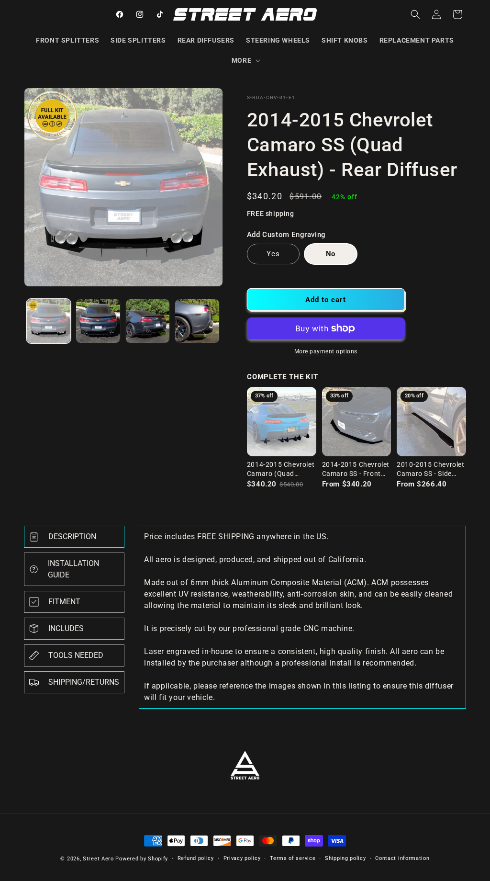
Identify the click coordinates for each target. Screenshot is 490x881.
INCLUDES (66, 628)
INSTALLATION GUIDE (73, 569)
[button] (245, 60)
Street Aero (98, 859)
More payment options (325, 351)
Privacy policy (242, 858)
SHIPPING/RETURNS (83, 682)
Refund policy (196, 858)
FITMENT (64, 601)
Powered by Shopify (141, 859)
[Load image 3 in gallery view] (147, 321)
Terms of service (292, 858)
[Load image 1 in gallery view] (48, 321)
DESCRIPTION (72, 536)
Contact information (402, 858)
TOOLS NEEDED (75, 655)
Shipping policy (345, 858)
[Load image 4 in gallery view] (197, 321)
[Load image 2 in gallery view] (98, 321)
